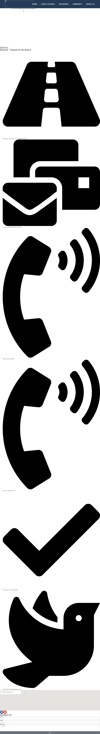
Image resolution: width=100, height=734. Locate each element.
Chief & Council (48, 4)
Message (2, 724)
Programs (63, 4)
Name (1, 716)
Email (1, 720)
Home (34, 4)
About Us (90, 4)
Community (77, 4)
